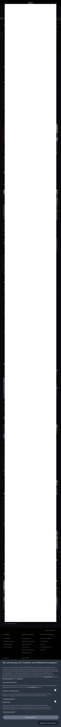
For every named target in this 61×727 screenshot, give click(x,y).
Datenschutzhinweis (7, 678)
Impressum (20, 678)
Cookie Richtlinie (48, 676)
